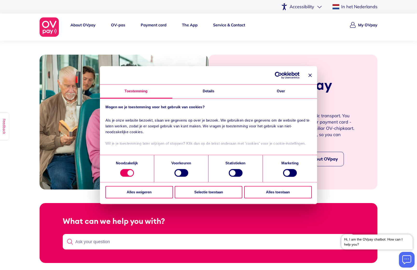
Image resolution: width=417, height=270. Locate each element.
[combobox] (207, 242)
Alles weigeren (139, 192)
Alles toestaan (278, 192)
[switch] (181, 173)
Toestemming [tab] (136, 91)
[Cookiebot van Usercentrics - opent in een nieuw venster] (278, 75)
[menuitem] (83, 27)
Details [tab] (209, 91)
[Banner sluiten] (310, 75)
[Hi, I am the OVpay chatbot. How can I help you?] (377, 241)
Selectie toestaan (208, 192)
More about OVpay (318, 159)
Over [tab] (281, 91)
